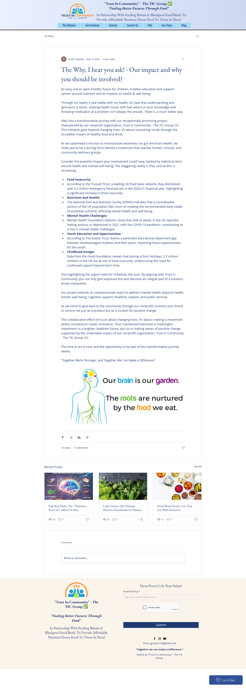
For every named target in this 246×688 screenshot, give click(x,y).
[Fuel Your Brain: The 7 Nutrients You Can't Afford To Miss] (69, 486)
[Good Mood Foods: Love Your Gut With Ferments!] (177, 486)
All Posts (49, 36)
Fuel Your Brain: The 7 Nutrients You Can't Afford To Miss (68, 508)
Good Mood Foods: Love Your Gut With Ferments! (174, 508)
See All (198, 466)
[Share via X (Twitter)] (70, 437)
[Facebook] (154, 638)
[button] (197, 36)
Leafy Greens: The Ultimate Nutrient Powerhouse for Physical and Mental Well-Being (122, 508)
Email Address (130, 591)
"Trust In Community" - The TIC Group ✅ (138, 3)
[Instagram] (159, 638)
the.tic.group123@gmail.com (159, 643)
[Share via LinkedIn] (79, 437)
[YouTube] (164, 638)
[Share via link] (87, 437)
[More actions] (183, 59)
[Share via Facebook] (62, 437)
